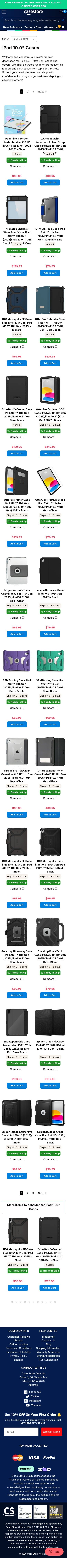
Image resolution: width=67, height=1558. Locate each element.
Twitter (34, 1396)
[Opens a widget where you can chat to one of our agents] (54, 1552)
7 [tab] (38, 1302)
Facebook (34, 1391)
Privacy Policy (18, 1355)
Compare (15, 166)
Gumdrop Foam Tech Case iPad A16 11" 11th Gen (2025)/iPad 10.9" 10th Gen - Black (50, 956)
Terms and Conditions (19, 1348)
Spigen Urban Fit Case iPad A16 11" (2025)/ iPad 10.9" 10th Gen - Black (50, 1045)
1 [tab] (12, 1302)
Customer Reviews (18, 1336)
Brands (19, 1340)
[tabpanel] (18, 1256)
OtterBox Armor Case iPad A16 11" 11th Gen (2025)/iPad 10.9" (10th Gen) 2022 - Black (17, 505)
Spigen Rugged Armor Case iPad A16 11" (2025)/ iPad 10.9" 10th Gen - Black (50, 1137)
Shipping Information (48, 1348)
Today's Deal (33, 27)
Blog (48, 1344)
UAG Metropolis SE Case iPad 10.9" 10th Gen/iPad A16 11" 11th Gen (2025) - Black (17, 866)
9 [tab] (46, 1302)
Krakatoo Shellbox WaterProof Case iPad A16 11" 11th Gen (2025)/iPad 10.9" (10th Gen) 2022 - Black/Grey (17, 234)
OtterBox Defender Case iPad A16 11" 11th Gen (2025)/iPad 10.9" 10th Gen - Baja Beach (50, 324)
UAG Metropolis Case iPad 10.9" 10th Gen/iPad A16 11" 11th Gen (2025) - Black (50, 866)
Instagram (35, 1400)
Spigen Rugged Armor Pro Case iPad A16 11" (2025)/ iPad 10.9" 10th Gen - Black (17, 1137)
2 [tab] (16, 1302)
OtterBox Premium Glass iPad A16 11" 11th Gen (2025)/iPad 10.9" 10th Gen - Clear (50, 505)
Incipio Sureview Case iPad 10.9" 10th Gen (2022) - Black (50, 594)
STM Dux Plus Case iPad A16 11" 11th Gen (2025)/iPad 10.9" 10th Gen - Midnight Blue (50, 234)
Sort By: (6, 39)
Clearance (51, 27)
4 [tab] (25, 1302)
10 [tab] (51, 1302)
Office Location (18, 1344)
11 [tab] (55, 1302)
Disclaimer (48, 1336)
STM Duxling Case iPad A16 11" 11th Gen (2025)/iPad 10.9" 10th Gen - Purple (17, 685)
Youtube (35, 1405)
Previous (5, 1257)
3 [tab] (20, 1302)
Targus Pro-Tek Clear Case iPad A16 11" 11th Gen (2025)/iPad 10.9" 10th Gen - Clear (17, 776)
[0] (59, 12)
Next (41, 91)
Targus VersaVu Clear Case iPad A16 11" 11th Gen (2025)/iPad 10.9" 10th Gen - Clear (17, 595)
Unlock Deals (51, 1432)
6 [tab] (33, 1302)
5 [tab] (29, 1302)
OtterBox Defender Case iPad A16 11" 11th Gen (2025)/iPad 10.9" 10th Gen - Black (17, 414)
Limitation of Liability (19, 1352)
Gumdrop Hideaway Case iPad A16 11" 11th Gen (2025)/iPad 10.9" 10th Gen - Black (16, 956)
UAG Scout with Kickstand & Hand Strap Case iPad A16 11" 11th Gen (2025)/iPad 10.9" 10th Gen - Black (50, 144)
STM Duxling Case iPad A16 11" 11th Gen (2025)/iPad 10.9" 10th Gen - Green (50, 685)
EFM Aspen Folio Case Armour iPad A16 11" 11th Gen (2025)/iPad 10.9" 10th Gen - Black (17, 1047)
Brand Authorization (48, 1355)
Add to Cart (16, 182)
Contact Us (48, 1340)
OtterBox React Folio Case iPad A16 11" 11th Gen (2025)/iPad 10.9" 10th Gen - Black (50, 776)
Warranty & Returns (48, 1352)
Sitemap (19, 1359)
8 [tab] (42, 1302)
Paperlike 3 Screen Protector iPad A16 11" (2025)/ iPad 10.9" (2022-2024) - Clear (17, 144)
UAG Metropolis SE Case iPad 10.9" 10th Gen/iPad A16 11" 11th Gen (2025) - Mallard (17, 324)
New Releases (12, 27)
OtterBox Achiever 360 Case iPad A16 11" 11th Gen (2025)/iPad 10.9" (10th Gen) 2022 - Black (50, 414)
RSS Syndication (48, 1359)
